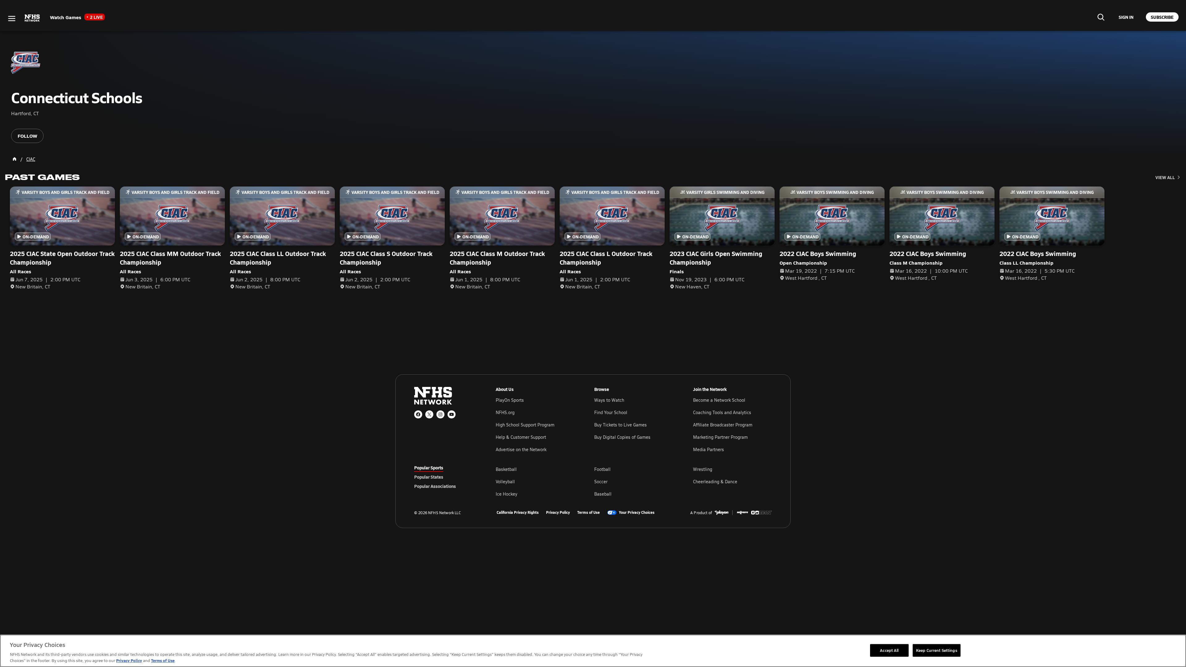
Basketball (506, 469)
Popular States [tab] (428, 477)
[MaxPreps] (742, 512)
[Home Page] (14, 159)
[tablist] (445, 476)
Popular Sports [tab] (428, 467)
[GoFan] (761, 512)
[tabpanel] (634, 481)
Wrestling (702, 469)
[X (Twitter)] (429, 414)
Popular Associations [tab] (435, 486)
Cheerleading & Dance (715, 482)
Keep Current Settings (936, 650)
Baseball (603, 494)
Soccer (601, 482)
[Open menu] (11, 18)
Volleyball (505, 482)
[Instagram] (440, 414)
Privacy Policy (558, 512)
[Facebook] (418, 414)
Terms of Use (588, 512)
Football (602, 469)
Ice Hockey (506, 494)
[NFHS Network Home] (32, 18)
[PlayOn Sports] (721, 512)
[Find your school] (1100, 17)
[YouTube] (452, 414)
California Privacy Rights (518, 512)
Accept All (889, 650)
